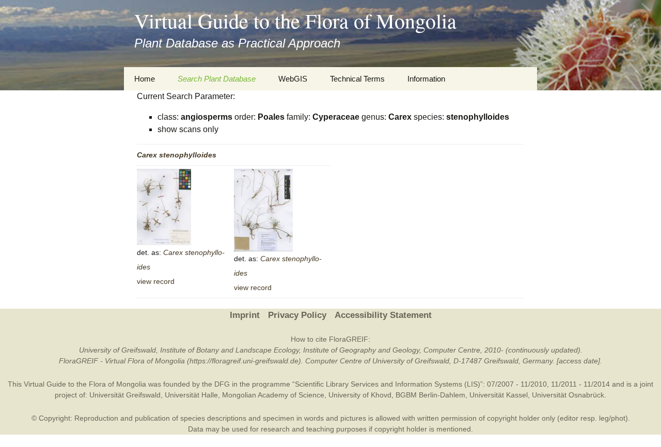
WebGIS (292, 78)
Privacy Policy (297, 315)
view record (156, 281)
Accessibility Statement (383, 315)
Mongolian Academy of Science (273, 395)
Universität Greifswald (125, 395)
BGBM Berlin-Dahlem (430, 395)
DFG (222, 384)
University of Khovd (359, 395)
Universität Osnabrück (568, 395)
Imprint (245, 315)
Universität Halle (191, 395)
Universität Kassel (498, 395)
